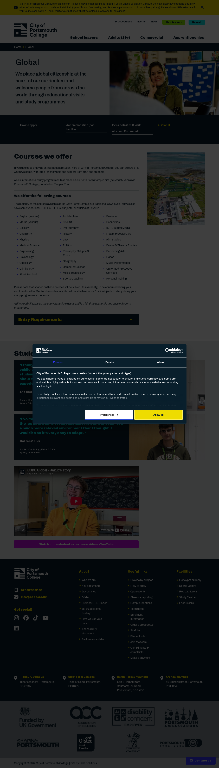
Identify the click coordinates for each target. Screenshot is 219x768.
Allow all (158, 414)
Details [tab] (109, 362)
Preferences (107, 414)
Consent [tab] (58, 362)
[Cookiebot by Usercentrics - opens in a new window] (168, 350)
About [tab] (161, 362)
